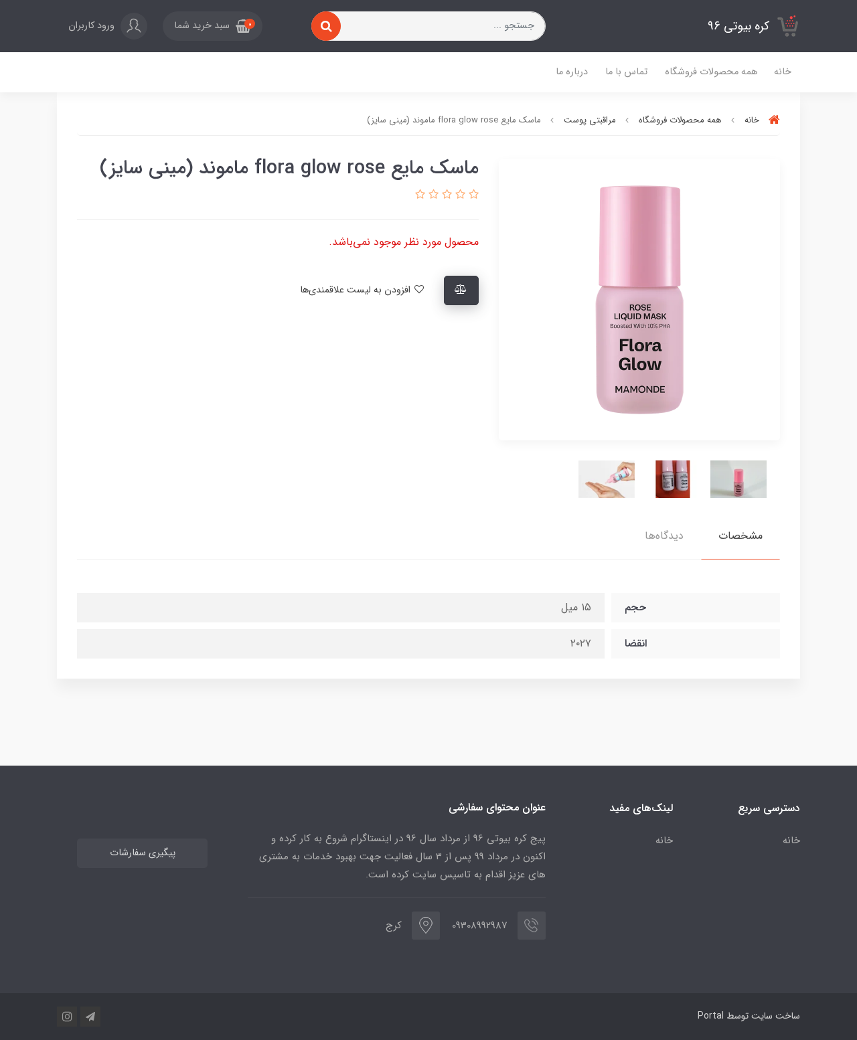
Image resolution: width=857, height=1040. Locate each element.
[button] (212, 26)
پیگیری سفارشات (142, 853)
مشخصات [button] (740, 535)
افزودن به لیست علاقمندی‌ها (356, 290)
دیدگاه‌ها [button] (664, 535)
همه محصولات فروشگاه (711, 72)
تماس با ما (626, 72)
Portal (711, 1016)
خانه (782, 72)
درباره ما (572, 72)
